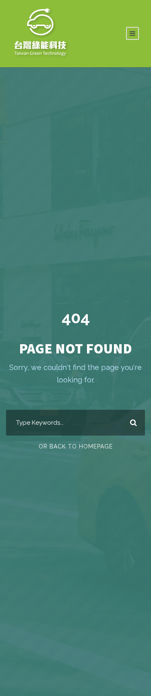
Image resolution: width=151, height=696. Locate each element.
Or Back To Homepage (76, 446)
